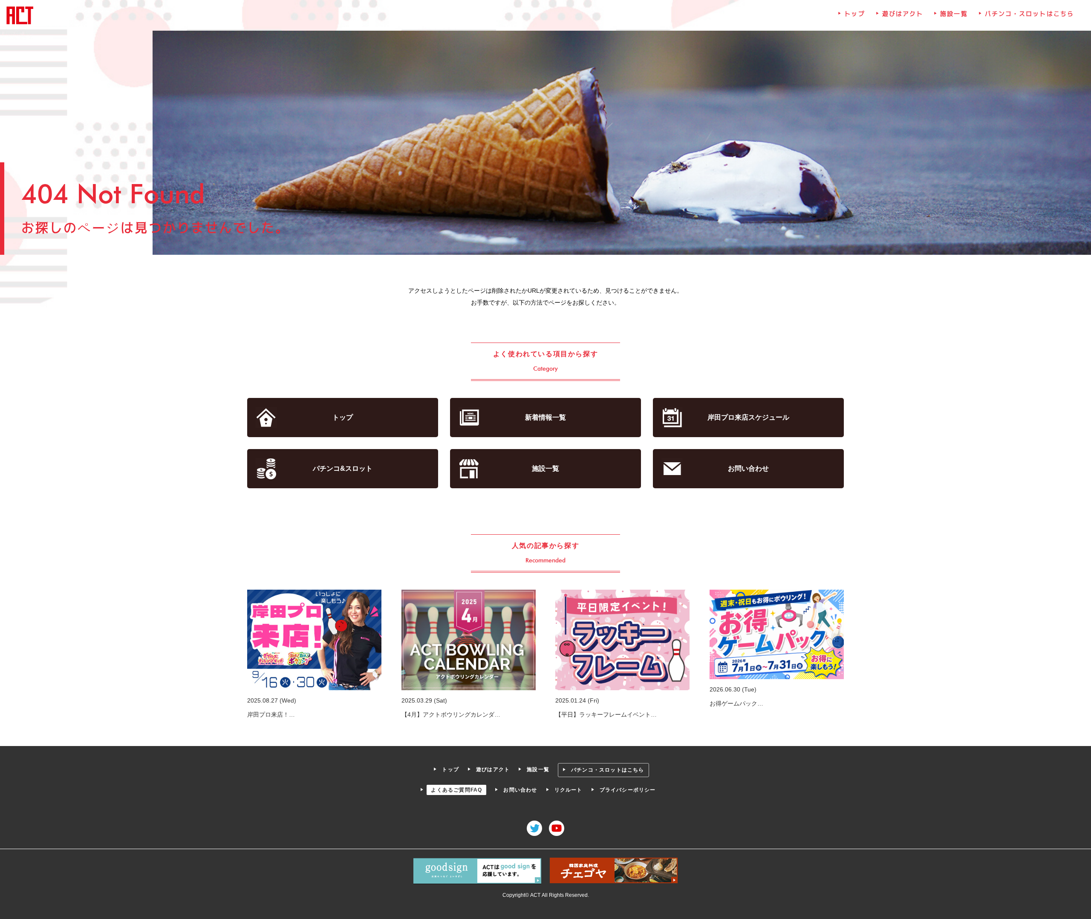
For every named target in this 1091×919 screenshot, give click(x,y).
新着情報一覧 (545, 417)
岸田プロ (748, 417)
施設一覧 (953, 14)
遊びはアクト (903, 14)
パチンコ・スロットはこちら (1029, 14)
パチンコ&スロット (342, 468)
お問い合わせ (748, 468)
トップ (854, 14)
